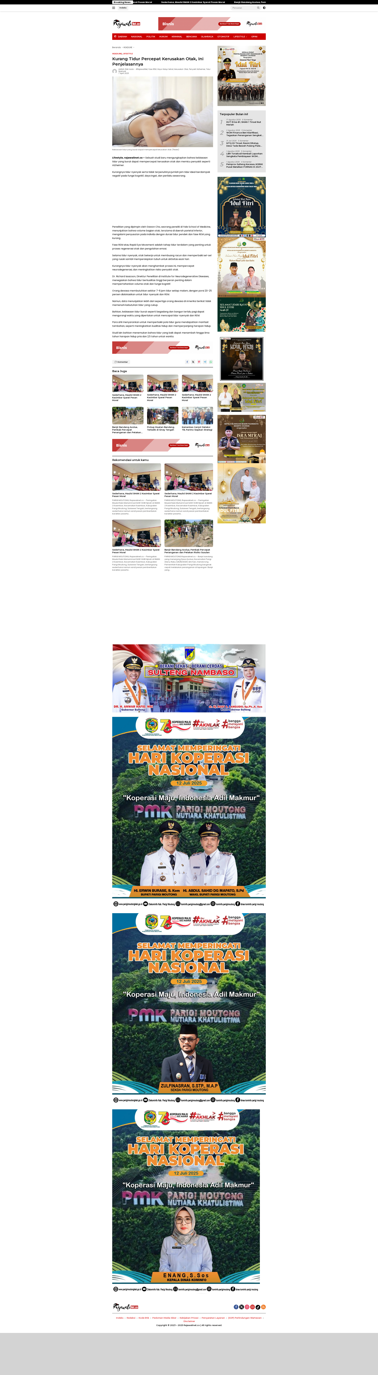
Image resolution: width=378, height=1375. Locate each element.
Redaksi (131, 1318)
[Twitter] (241, 1307)
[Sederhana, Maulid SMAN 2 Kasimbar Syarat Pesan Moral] (128, 383)
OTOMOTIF (223, 36)
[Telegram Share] (205, 362)
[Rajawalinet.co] (126, 23)
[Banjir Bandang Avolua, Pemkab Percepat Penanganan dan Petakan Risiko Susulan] (128, 415)
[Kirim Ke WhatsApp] (211, 362)
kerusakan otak (181, 69)
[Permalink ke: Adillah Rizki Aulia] (114, 71)
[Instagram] (247, 1307)
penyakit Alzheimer (197, 69)
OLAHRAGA (207, 36)
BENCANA (191, 36)
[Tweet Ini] (193, 362)
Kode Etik (144, 1318)
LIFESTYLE (239, 36)
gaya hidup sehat (165, 69)
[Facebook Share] (187, 362)
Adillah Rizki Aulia (126, 69)
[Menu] (114, 7)
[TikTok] (258, 1307)
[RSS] (263, 1307)
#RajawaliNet (142, 69)
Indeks (123, 7)
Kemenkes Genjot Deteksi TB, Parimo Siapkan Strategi (197, 428)
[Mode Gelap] (264, 7)
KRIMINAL (177, 36)
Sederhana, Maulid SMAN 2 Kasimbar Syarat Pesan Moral (126, 398)
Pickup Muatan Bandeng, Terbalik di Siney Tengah (203, 2)
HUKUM (163, 36)
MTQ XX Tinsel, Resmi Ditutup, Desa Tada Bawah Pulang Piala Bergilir (243, 144)
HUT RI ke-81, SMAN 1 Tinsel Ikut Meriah (243, 123)
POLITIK (150, 36)
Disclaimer (189, 1321)
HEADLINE (117, 53)
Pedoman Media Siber (164, 1318)
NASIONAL (136, 36)
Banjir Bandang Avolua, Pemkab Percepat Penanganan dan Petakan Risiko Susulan (126, 430)
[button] (258, 7)
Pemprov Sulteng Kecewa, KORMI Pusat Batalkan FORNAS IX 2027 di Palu (244, 165)
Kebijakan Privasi (189, 1318)
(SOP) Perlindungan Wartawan (245, 1318)
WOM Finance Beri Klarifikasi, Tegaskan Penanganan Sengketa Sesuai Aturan (244, 134)
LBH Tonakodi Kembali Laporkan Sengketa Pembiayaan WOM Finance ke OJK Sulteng (244, 155)
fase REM (152, 69)
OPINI (254, 36)
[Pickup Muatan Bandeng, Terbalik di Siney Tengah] (162, 415)
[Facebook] (236, 1307)
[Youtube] (252, 1307)
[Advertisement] (162, 201)
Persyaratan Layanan (213, 1318)
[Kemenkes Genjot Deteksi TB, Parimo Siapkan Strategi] (197, 415)
